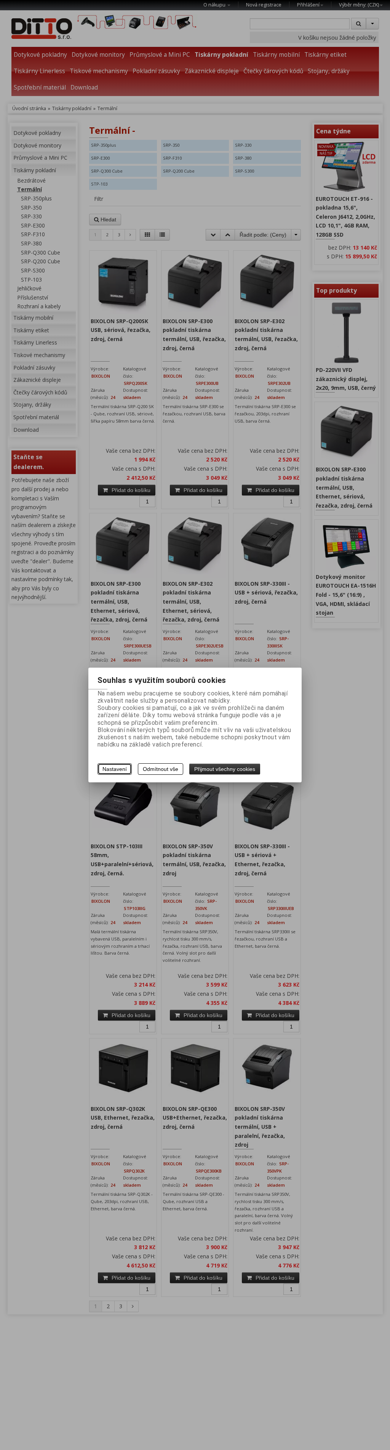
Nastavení (114, 769)
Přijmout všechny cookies (224, 769)
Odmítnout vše (160, 769)
